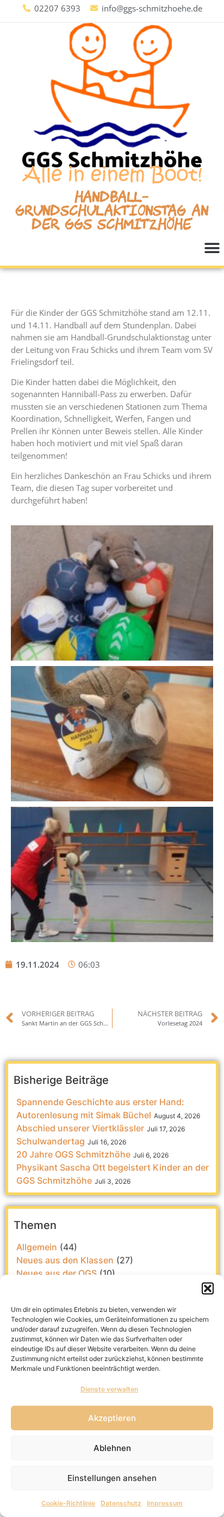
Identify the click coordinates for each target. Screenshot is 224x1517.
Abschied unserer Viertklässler (80, 1128)
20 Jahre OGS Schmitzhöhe (73, 1154)
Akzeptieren (112, 1418)
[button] (207, 1288)
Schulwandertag (50, 1141)
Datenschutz (121, 1503)
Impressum (165, 1503)
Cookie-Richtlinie (68, 1503)
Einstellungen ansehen (112, 1478)
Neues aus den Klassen (65, 1260)
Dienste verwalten (109, 1389)
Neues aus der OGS (56, 1273)
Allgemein (36, 1247)
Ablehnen (112, 1448)
